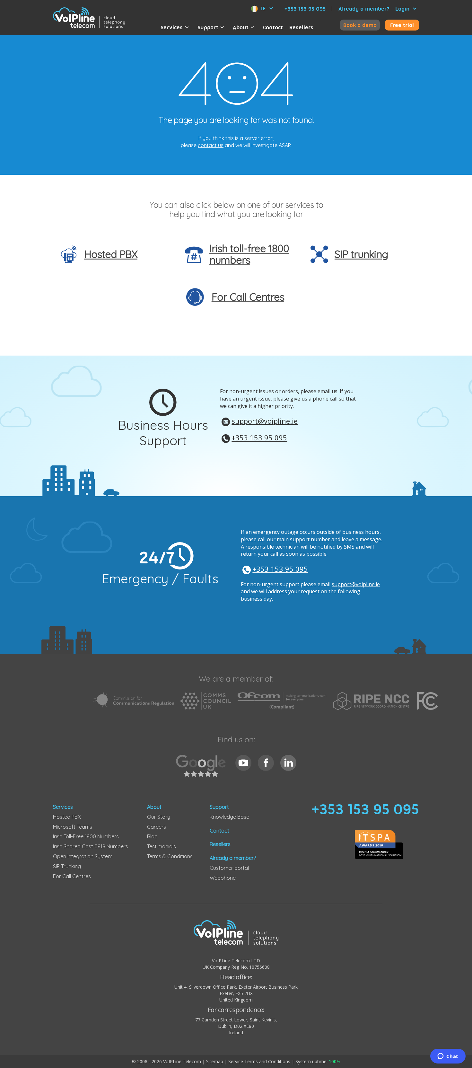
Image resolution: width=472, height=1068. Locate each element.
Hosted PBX (67, 817)
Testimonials (161, 846)
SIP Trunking (67, 866)
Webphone (223, 878)
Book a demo (360, 25)
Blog (152, 836)
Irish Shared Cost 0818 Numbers (90, 846)
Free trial (402, 25)
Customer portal (229, 868)
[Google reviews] (202, 769)
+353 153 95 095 (305, 8)
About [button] (241, 27)
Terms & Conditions (170, 856)
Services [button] (172, 27)
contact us (210, 145)
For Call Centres (72, 876)
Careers (156, 827)
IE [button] (263, 8)
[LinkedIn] (288, 763)
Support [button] (207, 27)
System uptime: (317, 1061)
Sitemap (214, 1061)
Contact (273, 27)
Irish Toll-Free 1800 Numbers (86, 836)
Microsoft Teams (72, 827)
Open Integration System (82, 856)
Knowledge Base (229, 817)
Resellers (301, 27)
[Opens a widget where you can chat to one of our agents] (448, 1057)
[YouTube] (243, 763)
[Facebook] (266, 763)
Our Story (158, 817)
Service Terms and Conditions (259, 1061)
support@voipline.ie (265, 421)
